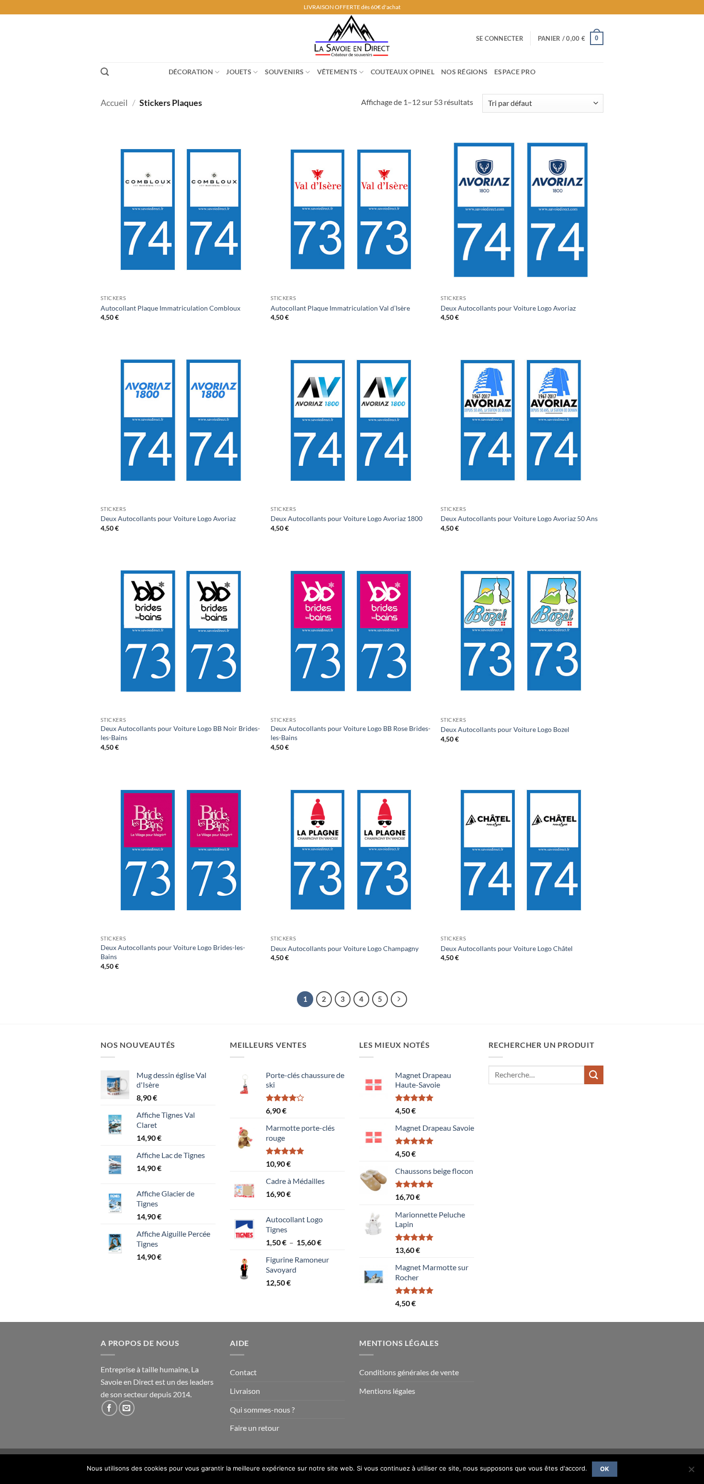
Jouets (238, 72)
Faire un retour (254, 1427)
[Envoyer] (593, 1075)
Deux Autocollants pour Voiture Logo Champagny (345, 948)
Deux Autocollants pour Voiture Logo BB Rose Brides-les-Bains (351, 733)
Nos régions (464, 72)
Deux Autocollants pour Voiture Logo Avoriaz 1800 (346, 518)
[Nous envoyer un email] (127, 1408)
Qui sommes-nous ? (262, 1409)
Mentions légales (387, 1390)
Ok (605, 1468)
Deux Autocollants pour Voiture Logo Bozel (505, 729)
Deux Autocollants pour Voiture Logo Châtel (507, 948)
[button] (499, 38)
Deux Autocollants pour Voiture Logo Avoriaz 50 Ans (519, 518)
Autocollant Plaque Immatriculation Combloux (170, 308)
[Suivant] (399, 999)
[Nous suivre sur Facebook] (109, 1408)
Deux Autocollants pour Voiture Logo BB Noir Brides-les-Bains (180, 733)
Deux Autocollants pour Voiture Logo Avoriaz (508, 308)
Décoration (191, 72)
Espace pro (514, 72)
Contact (243, 1372)
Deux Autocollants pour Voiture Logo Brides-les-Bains (173, 952)
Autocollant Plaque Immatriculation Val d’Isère (340, 308)
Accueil (114, 102)
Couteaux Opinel (402, 72)
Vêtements (337, 72)
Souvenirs (284, 72)
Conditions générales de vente (409, 1372)
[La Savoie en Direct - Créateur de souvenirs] (352, 38)
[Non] (691, 1472)
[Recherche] (105, 72)
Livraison (245, 1390)
